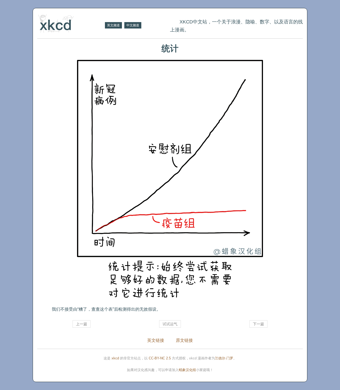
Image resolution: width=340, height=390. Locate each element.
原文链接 (184, 340)
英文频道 (113, 25)
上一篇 (81, 324)
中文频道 (132, 25)
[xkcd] (70, 24)
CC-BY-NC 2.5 (160, 358)
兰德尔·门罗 (224, 358)
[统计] (170, 180)
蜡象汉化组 (187, 370)
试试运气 (170, 324)
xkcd (115, 358)
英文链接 (155, 340)
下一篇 (258, 324)
